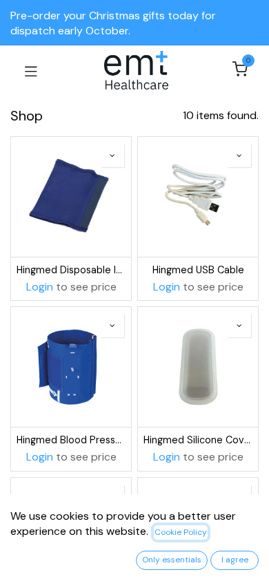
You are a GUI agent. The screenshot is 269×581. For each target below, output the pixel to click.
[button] (112, 155)
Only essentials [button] (171, 559)
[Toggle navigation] (31, 70)
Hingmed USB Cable (198, 270)
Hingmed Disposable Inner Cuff (71, 270)
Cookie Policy (181, 532)
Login (39, 286)
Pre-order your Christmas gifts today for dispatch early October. (113, 23)
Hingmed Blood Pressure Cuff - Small (71, 440)
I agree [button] (234, 559)
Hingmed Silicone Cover (197, 440)
